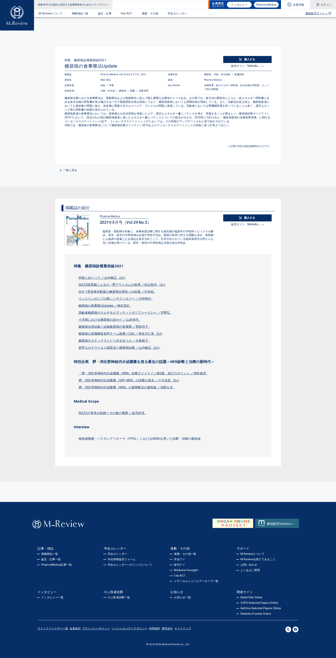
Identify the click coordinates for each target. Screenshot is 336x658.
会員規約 (75, 628)
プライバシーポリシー (96, 628)
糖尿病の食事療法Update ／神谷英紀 (105, 306)
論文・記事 (105, 13)
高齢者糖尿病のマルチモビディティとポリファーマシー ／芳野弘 (125, 313)
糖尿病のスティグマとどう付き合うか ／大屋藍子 (114, 341)
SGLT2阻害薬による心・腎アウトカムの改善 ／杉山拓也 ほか (122, 285)
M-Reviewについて (50, 13)
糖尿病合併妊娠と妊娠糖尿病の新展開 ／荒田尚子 (114, 327)
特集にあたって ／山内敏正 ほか (102, 278)
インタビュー (239, 4)
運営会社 (167, 628)
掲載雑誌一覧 (80, 13)
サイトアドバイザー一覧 (53, 628)
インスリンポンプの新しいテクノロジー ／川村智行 (116, 299)
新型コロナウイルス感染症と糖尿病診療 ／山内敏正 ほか (119, 348)
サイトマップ (182, 628)
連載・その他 (150, 13)
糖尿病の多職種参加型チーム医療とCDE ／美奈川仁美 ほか (121, 334)
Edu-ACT (126, 13)
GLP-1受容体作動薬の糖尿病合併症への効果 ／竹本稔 (117, 292)
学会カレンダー (177, 13)
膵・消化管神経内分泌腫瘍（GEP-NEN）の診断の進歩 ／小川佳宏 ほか (129, 380)
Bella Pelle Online (251, 597)
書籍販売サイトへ (316, 13)
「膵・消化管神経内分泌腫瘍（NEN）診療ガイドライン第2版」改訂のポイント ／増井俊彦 (143, 373)
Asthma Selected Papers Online (261, 608)
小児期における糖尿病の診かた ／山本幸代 (109, 320)
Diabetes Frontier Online (256, 613)
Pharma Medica (266, 4)
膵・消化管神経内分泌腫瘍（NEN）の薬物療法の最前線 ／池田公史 (127, 387)
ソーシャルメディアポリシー (129, 628)
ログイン (326, 4)
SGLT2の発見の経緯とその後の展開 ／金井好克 (112, 413)
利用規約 (154, 628)
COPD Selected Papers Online (259, 602)
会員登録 (298, 4)
